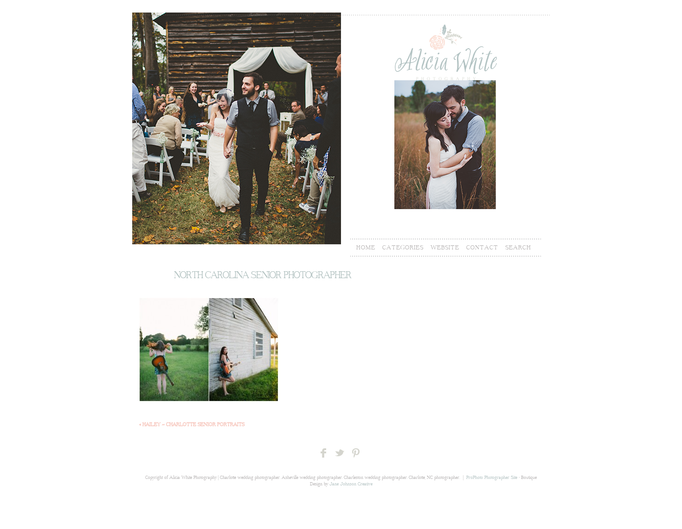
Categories (403, 247)
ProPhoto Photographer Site (491, 478)
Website (445, 247)
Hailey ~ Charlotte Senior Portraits (191, 424)
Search (518, 247)
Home (365, 247)
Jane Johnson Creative (351, 484)
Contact (482, 247)
